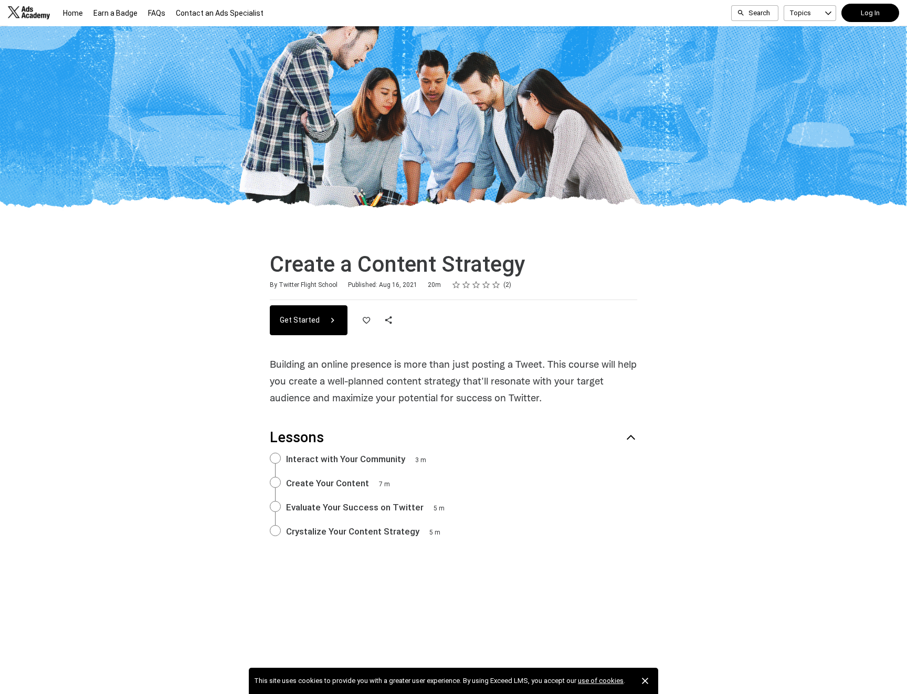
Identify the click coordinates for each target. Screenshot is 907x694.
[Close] (645, 681)
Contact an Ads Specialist (219, 13)
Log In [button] (870, 13)
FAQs (156, 13)
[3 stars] (476, 285)
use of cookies (601, 681)
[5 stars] (496, 285)
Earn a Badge (115, 13)
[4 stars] (486, 285)
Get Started (300, 320)
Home (73, 13)
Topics (800, 13)
